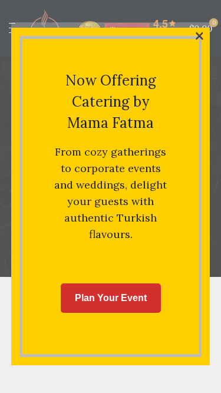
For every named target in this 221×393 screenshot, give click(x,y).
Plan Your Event (111, 298)
